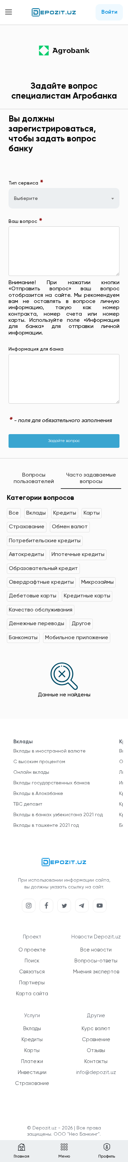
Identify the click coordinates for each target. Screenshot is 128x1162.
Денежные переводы (36, 624)
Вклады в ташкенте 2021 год (46, 825)
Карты (92, 513)
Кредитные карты (87, 596)
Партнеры (32, 982)
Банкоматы (23, 638)
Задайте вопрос (64, 441)
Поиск (32, 960)
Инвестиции (32, 1072)
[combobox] (64, 198)
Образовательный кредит (43, 568)
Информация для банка (36, 349)
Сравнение (96, 1039)
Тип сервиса (26, 183)
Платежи (32, 1061)
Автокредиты (26, 554)
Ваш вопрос (26, 221)
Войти (109, 12)
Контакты (96, 1061)
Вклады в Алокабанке (38, 793)
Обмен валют (70, 527)
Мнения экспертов (96, 971)
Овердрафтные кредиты (41, 582)
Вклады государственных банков (51, 783)
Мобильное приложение (76, 638)
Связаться (32, 971)
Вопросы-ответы (95, 960)
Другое (81, 624)
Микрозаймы (97, 582)
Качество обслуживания (40, 610)
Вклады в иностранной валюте (49, 751)
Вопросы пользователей (34, 478)
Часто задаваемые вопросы (91, 478)
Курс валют (96, 1028)
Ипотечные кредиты (78, 554)
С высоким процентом (39, 761)
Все (14, 513)
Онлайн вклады (31, 772)
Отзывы (96, 1050)
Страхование (26, 527)
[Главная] (54, 12)
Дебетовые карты (32, 596)
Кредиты (64, 513)
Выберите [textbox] (26, 198)
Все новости (96, 949)
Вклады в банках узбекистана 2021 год (58, 814)
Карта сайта (32, 993)
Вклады (36, 513)
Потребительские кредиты (45, 541)
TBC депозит (27, 804)
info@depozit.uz (96, 1072)
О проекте (32, 949)
